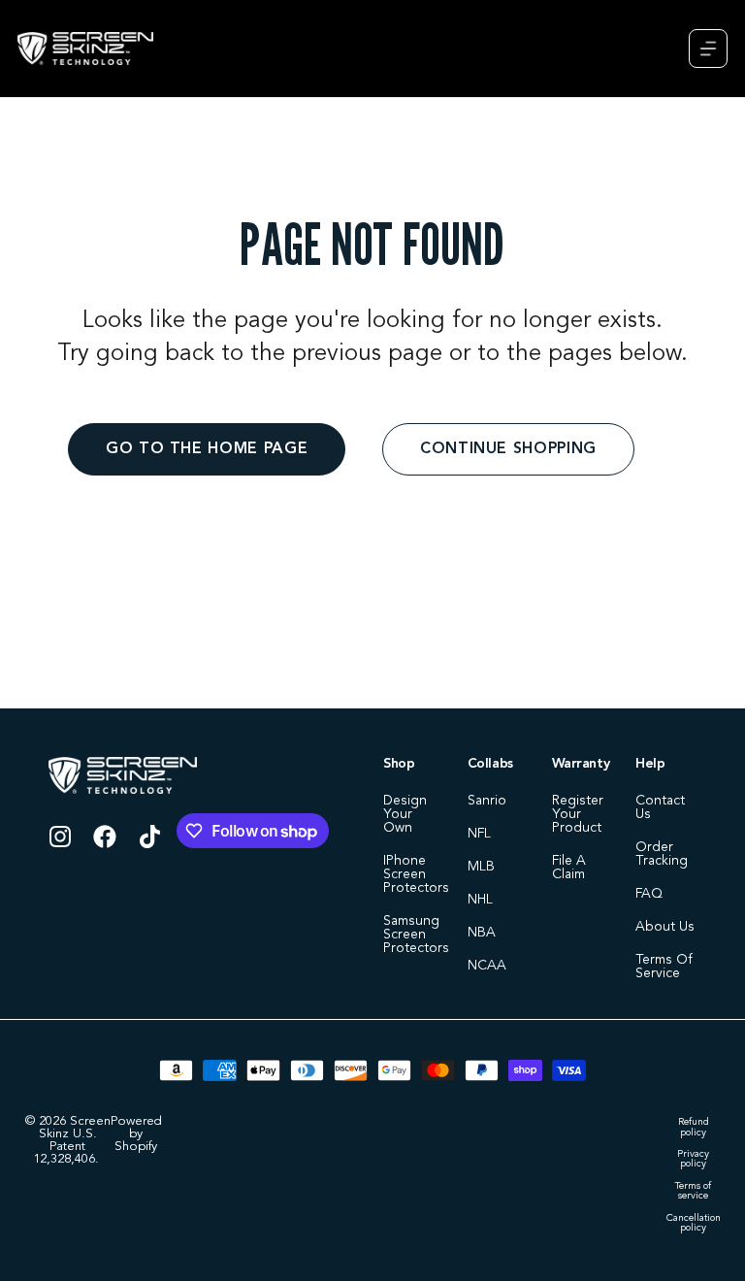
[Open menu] (708, 48)
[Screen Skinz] (85, 48)
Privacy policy (693, 1159)
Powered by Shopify (136, 1134)
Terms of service (693, 1191)
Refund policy (693, 1127)
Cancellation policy (693, 1223)
